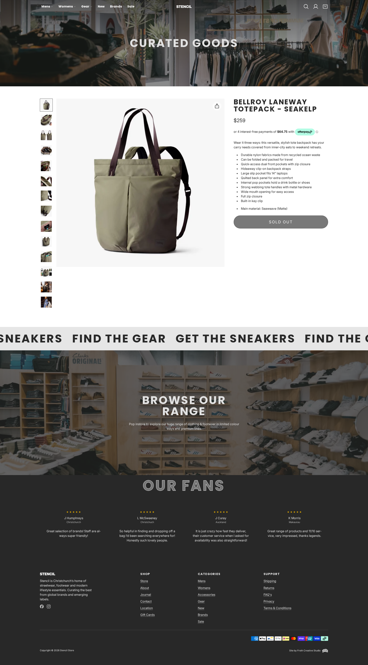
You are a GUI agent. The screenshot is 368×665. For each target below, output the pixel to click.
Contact (146, 601)
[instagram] (49, 606)
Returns (269, 588)
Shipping (270, 581)
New (101, 6)
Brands (116, 6)
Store (144, 581)
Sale (130, 6)
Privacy (269, 601)
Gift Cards (147, 615)
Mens (45, 6)
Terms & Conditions (277, 608)
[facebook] (42, 606)
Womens (65, 6)
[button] (306, 6)
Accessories (206, 595)
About (144, 588)
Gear (85, 6)
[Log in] (316, 6)
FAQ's (268, 595)
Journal (145, 595)
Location (146, 608)
